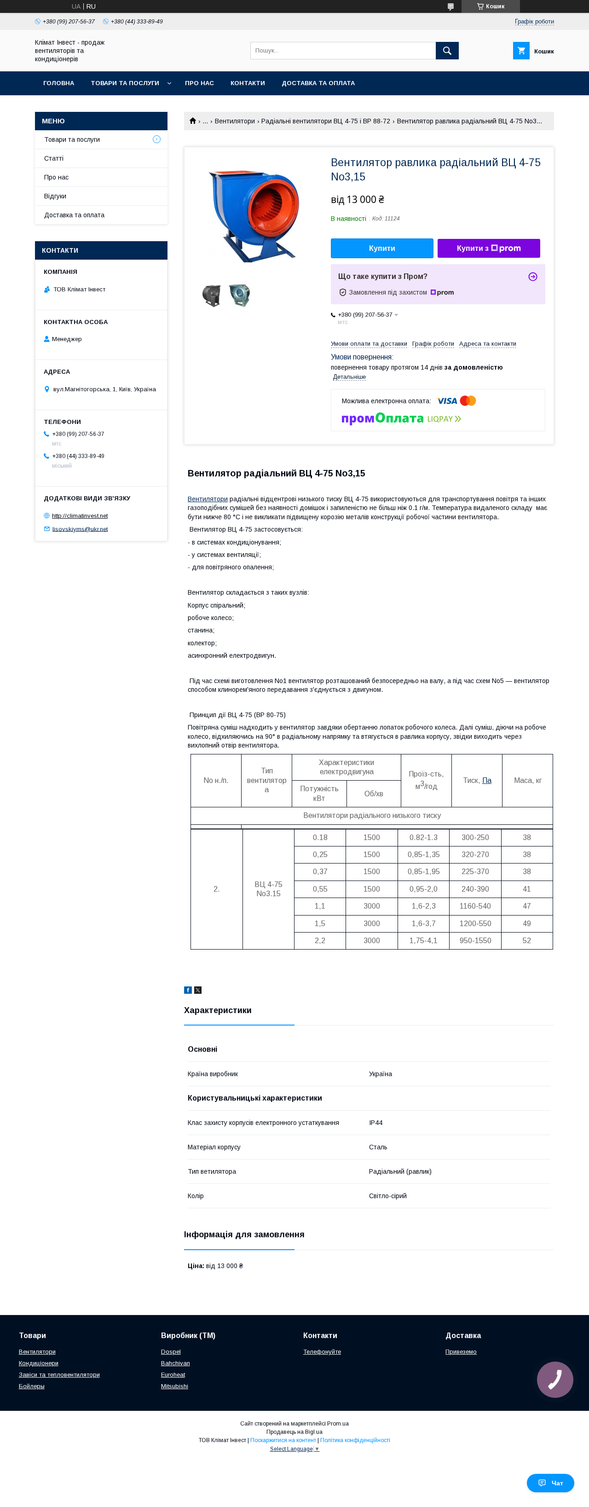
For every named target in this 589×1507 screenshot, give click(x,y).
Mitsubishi (174, 1386)
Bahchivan (175, 1363)
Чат (557, 1483)
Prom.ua (338, 1423)
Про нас (199, 83)
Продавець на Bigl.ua (294, 1432)
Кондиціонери (38, 1363)
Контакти (248, 83)
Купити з (473, 248)
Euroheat (173, 1374)
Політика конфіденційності (355, 1440)
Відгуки (55, 196)
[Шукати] (447, 50)
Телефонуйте (322, 1351)
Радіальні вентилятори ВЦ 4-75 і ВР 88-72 (325, 121)
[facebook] (188, 991)
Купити (382, 248)
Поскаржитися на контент (283, 1440)
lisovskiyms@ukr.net (80, 528)
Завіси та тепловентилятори (59, 1374)
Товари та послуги (125, 83)
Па (486, 780)
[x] (198, 991)
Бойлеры (32, 1386)
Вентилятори (235, 121)
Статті (54, 158)
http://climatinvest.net (80, 515)
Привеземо (461, 1351)
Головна (58, 83)
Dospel (171, 1351)
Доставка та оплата (318, 83)
